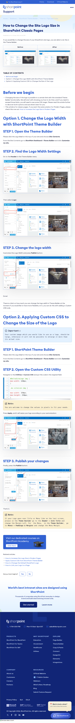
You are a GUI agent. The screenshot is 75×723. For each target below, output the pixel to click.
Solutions (13, 18)
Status (42, 2)
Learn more (47, 604)
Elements (56, 659)
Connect (56, 651)
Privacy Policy (12, 700)
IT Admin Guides (42, 677)
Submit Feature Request (42, 692)
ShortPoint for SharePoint (16, 640)
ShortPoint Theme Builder (28, 18)
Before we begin (12, 76)
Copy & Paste (58, 647)
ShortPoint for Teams (14, 644)
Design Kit (56, 655)
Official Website (62, 2)
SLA (21, 700)
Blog (35, 688)
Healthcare (37, 647)
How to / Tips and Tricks (49, 18)
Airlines (36, 651)
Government (38, 644)
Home (5, 18)
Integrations (57, 662)
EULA (28, 700)
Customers (11, 677)
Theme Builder (58, 644)
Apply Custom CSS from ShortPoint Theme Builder (24, 561)
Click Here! (12, 546)
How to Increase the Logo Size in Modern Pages (37, 109)
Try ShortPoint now (14, 2)
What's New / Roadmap (42, 685)
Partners (10, 685)
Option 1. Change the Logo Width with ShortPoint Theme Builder (30, 79)
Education (37, 640)
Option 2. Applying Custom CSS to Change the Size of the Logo (29, 81)
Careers (10, 681)
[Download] (33, 372)
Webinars (36, 681)
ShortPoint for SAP (13, 647)
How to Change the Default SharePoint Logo (22, 563)
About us (10, 673)
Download (50, 2)
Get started (28, 604)
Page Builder (57, 640)
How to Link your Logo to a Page (17, 565)
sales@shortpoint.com (57, 627)
